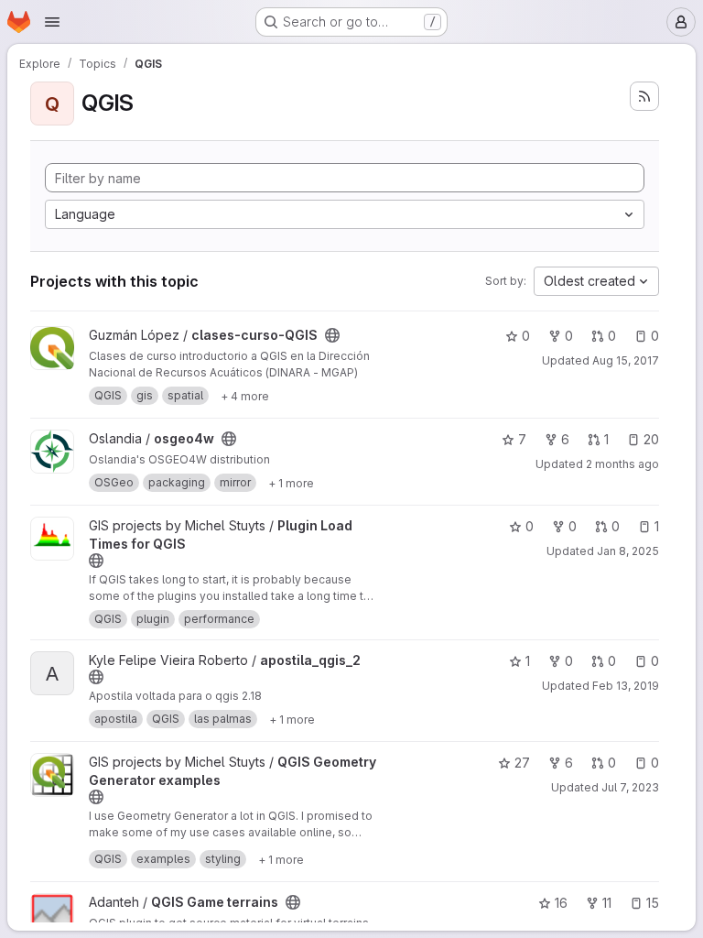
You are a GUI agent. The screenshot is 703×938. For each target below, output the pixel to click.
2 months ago (622, 464)
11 (606, 903)
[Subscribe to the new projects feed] (644, 96)
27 (522, 762)
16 (561, 903)
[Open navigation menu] (52, 22)
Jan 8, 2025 (628, 551)
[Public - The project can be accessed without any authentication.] (332, 335)
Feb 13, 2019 (625, 686)
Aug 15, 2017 (625, 360)
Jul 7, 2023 (630, 787)
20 (651, 439)
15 (652, 903)
